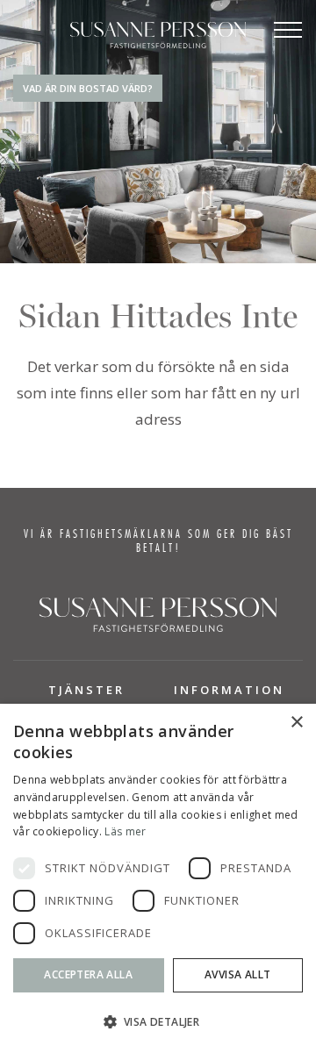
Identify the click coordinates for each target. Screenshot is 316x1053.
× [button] (296, 722)
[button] (158, 1022)
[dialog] (158, 878)
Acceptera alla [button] (88, 974)
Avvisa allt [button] (237, 974)
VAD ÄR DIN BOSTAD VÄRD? (88, 88)
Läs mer (125, 831)
